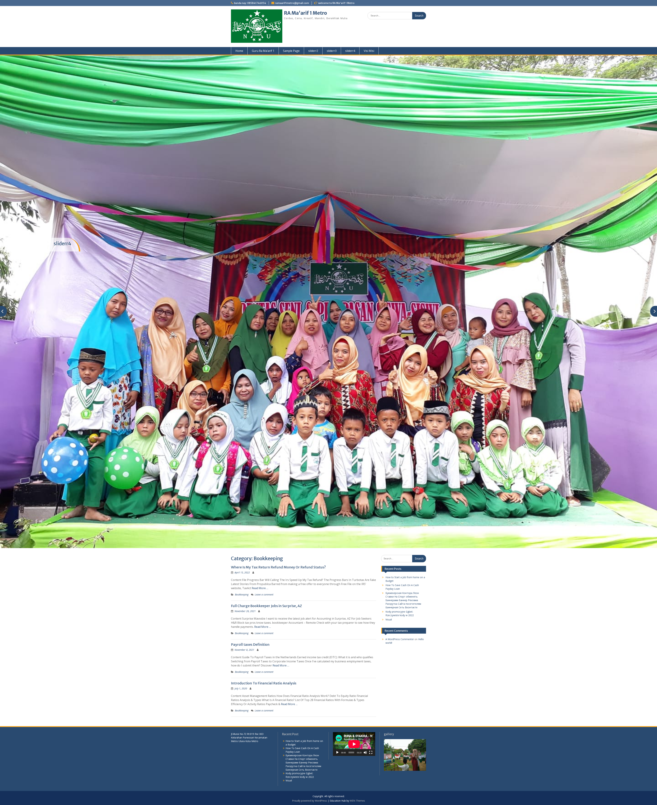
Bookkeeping (241, 594)
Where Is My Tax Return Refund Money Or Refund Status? (278, 567)
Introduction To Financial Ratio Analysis (263, 683)
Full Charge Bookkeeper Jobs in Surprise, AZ (266, 606)
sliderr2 (313, 51)
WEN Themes (357, 800)
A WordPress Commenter (399, 639)
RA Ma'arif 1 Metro (305, 13)
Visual (388, 619)
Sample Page (291, 51)
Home (239, 51)
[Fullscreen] (370, 752)
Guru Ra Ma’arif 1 (263, 51)
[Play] (337, 752)
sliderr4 (350, 51)
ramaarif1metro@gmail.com (292, 3)
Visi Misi (369, 51)
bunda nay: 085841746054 (250, 3)
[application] (354, 744)
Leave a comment (264, 594)
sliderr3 (332, 51)
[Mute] (365, 752)
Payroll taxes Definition (250, 644)
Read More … (260, 588)
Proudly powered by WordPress (309, 800)
